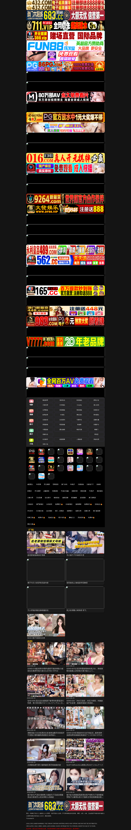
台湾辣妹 (45, 410)
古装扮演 (45, 420)
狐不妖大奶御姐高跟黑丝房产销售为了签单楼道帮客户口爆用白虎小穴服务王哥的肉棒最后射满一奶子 (85, 797)
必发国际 (83, 498)
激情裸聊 (78, 504)
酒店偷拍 (100, 491)
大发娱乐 (30, 504)
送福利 (99, 484)
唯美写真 (79, 429)
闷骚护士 (96, 424)
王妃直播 (39, 498)
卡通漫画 (45, 429)
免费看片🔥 (59, 504)
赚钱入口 (72, 517)
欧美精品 (79, 400)
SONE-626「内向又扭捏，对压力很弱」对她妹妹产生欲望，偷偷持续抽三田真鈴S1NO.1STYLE (85, 702)
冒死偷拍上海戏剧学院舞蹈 (77, 583)
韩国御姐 (62, 410)
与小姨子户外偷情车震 (75, 555)
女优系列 (62, 420)
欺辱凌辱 (45, 415)
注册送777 (90, 484)
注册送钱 (81, 484)
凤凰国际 (55, 491)
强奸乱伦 (62, 400)
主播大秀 (30, 498)
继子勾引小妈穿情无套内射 (38, 583)
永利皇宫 (49, 504)
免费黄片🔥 (88, 504)
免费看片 (70, 511)
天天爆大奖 (39, 511)
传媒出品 (45, 434)
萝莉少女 (96, 400)
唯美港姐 (79, 410)
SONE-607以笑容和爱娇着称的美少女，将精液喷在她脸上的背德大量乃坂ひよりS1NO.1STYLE (85, 670)
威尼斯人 (30, 484)
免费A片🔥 (41, 517)
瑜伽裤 (79, 424)
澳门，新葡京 (59, 511)
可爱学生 (79, 420)
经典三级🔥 (31, 517)
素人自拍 (96, 405)
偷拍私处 (57, 498)
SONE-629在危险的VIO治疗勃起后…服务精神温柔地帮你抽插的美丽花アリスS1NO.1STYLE (84, 734)
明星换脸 (62, 424)
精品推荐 (45, 400)
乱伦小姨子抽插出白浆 (36, 638)
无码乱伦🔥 (98, 504)
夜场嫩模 (74, 498)
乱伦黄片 (48, 498)
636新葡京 (69, 504)
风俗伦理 (96, 439)
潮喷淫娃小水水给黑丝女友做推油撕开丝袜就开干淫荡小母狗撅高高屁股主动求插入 (46, 734)
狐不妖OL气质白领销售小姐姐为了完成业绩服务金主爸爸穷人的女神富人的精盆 (45, 796)
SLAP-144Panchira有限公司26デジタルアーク (85, 765)
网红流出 (79, 415)
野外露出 (96, 415)
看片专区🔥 (62, 517)
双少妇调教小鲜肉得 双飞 (76, 610)
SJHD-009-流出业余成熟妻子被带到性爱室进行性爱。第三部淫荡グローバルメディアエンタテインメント (46, 702)
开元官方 (30, 511)
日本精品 (62, 405)
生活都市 (45, 439)
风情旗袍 (45, 424)
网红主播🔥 (31, 524)
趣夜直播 (65, 498)
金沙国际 (49, 511)
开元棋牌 (47, 484)
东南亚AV (96, 410)
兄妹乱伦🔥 (52, 517)
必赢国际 (46, 491)
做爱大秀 (78, 511)
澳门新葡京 (92, 498)
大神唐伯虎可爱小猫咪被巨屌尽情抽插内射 (44, 765)
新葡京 (29, 491)
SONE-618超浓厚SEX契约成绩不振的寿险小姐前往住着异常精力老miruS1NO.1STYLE (45, 669)
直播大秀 (87, 511)
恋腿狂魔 (96, 420)
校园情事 (62, 439)
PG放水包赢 (65, 491)
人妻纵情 (79, 439)
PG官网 (38, 484)
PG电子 (72, 484)
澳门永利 (64, 484)
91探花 (62, 415)
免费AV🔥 (91, 517)
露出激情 (62, 429)
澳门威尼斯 (96, 511)
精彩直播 (83, 491)
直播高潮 (74, 491)
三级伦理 (45, 405)
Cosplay (79, 405)
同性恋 (96, 434)
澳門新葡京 (39, 504)
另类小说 (45, 444)
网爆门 (96, 429)
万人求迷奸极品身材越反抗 (38, 610)
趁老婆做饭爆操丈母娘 (36, 555)
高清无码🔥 (81, 517)
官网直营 (56, 484)
